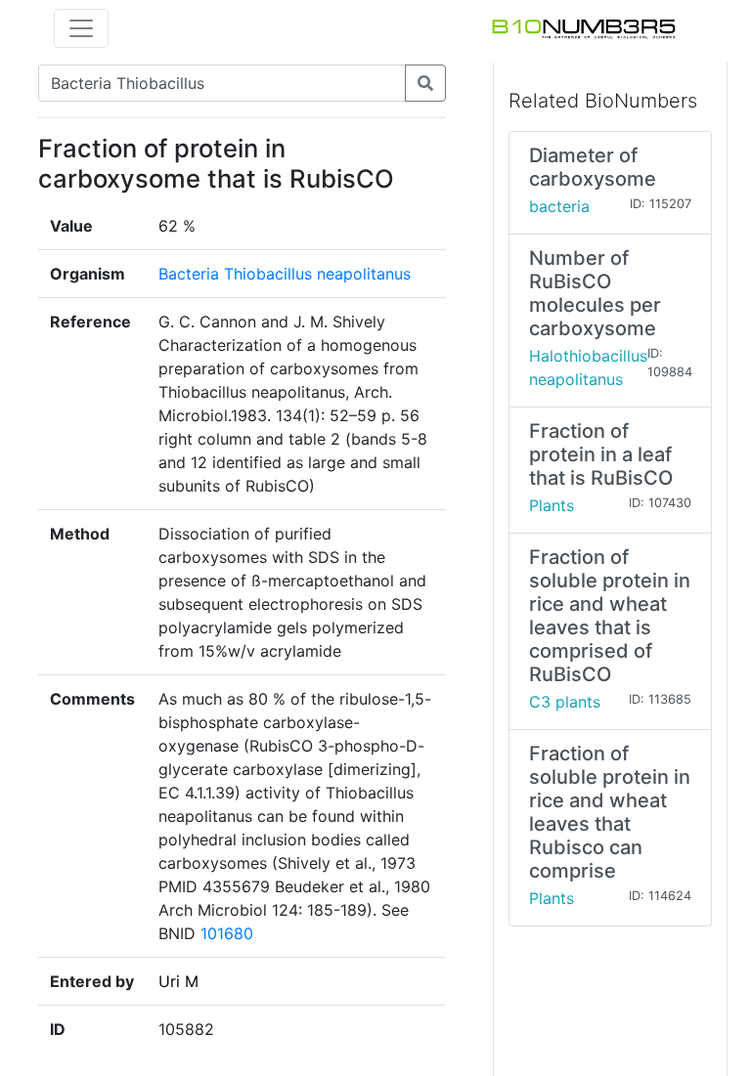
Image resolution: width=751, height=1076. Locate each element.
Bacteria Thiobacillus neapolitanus (284, 273)
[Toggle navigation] (81, 28)
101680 (226, 933)
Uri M (178, 981)
